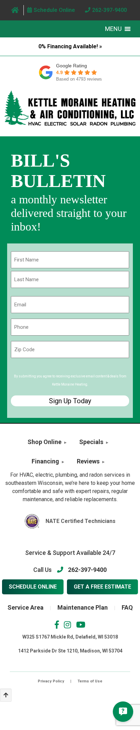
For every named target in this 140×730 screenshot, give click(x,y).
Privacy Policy (51, 681)
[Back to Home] (70, 108)
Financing (45, 461)
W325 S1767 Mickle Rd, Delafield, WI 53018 (70, 637)
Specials (91, 441)
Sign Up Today (70, 401)
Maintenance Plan (82, 607)
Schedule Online (33, 586)
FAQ (127, 607)
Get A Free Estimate (102, 586)
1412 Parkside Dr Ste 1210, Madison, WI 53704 (70, 650)
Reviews (88, 461)
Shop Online (45, 441)
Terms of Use (89, 681)
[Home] (15, 10)
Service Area (25, 607)
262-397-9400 (87, 569)
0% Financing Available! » (70, 46)
